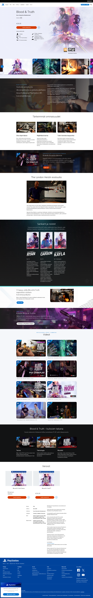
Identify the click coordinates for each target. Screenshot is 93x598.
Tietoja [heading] (4, 566)
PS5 (10, 4)
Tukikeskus (49, 568)
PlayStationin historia (7, 577)
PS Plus (17, 4)
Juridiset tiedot (45, 595)
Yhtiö (4, 575)
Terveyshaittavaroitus (66, 573)
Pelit (13, 4)
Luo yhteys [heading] (78, 566)
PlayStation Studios (6, 572)
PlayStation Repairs (50, 573)
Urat (3, 570)
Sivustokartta (70, 595)
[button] (46, 66)
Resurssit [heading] (64, 566)
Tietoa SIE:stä (5, 568)
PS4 (18, 570)
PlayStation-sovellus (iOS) (81, 578)
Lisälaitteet (22, 4)
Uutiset (27, 4)
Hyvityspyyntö (49, 577)
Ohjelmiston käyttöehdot (85, 595)
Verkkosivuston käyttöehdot (62, 595)
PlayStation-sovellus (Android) (82, 580)
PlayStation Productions (7, 573)
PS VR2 (19, 572)
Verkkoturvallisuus (35, 572)
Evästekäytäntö (77, 595)
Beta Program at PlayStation (81, 581)
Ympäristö (34, 568)
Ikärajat (63, 572)
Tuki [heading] (48, 566)
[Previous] (2, 66)
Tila (47, 572)
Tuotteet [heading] (19, 566)
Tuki (31, 4)
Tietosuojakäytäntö (52, 595)
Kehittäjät (63, 575)
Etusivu (4, 563)
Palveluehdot (64, 568)
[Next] (90, 66)
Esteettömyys (34, 570)
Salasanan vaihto (50, 575)
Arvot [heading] (33, 566)
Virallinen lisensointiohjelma (67, 577)
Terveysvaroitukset (50, 543)
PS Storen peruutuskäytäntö (67, 570)
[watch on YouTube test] (57, 73)
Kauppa (6, 4)
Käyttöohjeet (49, 578)
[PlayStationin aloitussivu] (3, 4)
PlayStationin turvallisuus (51, 570)
